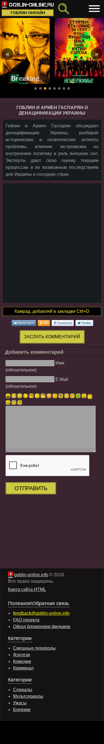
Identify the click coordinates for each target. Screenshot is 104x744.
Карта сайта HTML (27, 589)
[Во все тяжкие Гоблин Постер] (25, 51)
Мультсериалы (28, 696)
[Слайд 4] (50, 88)
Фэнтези (21, 654)
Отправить (30, 488)
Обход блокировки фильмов (41, 626)
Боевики (22, 709)
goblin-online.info (31, 574)
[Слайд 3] (45, 88)
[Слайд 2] (40, 88)
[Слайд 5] (54, 88)
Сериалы (22, 689)
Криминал (23, 668)
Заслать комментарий (52, 336)
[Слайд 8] (68, 88)
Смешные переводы (34, 648)
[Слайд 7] (64, 88)
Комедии (22, 661)
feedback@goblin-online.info (41, 613)
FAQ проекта (26, 620)
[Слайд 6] (59, 88)
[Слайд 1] (35, 88)
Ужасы (20, 703)
